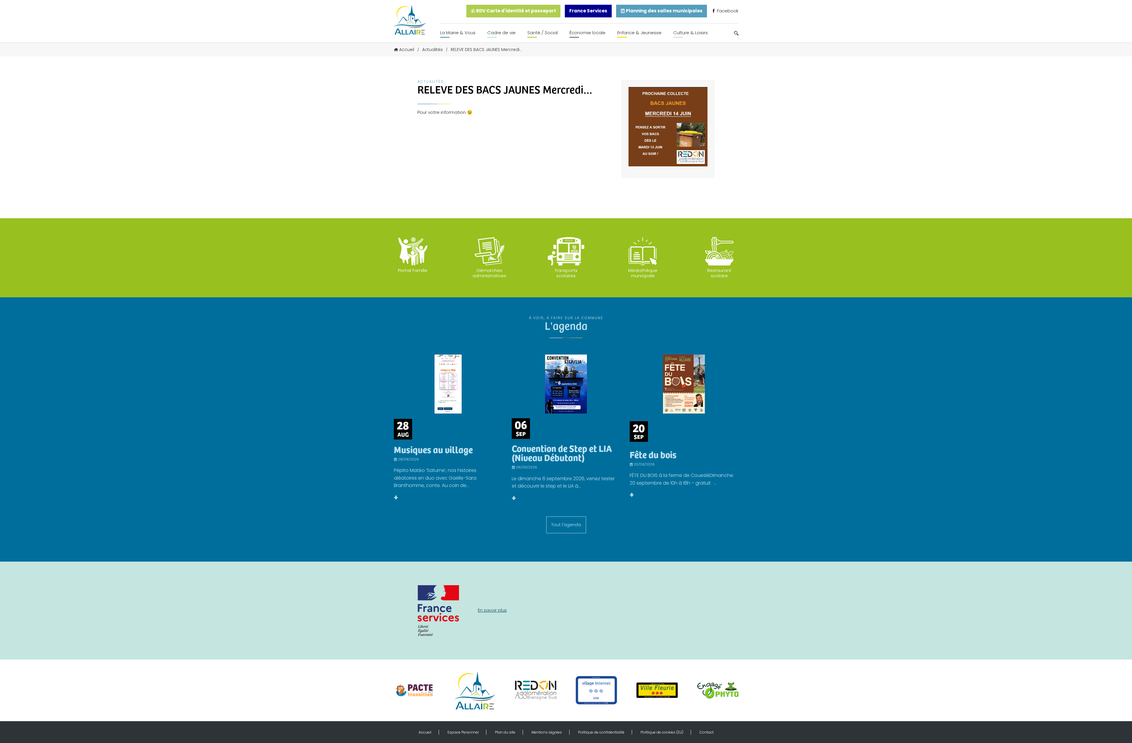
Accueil (406, 50)
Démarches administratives (489, 273)
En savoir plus (492, 610)
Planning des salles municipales (663, 11)
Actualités (432, 50)
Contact (707, 732)
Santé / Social (542, 32)
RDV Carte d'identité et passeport (515, 11)
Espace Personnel (463, 732)
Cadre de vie (501, 32)
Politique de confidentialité (601, 732)
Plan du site (505, 732)
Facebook (727, 11)
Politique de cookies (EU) (662, 732)
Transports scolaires (566, 273)
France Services (588, 11)
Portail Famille (412, 270)
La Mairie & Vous (457, 32)
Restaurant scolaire (719, 273)
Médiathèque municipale (642, 273)
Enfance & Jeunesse (639, 32)
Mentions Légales (547, 732)
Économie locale (588, 32)
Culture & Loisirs (690, 32)
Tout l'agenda (566, 524)
